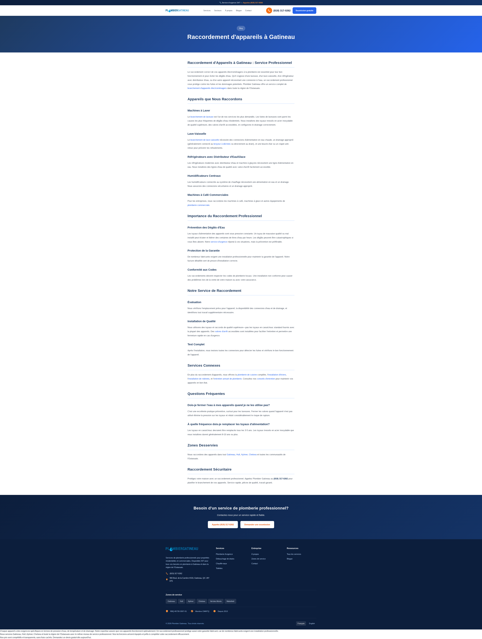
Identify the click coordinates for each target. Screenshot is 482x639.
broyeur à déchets (222, 144)
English (312, 623)
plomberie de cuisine (247, 375)
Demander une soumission (257, 525)
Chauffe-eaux (221, 563)
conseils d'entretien (266, 379)
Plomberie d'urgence (224, 554)
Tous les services (294, 554)
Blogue (239, 11)
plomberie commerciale (198, 205)
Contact (248, 11)
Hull (238, 454)
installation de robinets (198, 379)
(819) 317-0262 (176, 573)
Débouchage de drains (225, 559)
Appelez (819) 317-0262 (253, 3)
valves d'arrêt (221, 331)
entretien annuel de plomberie (228, 379)
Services (207, 11)
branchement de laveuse (201, 117)
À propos (228, 11)
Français (301, 623)
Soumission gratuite (304, 10)
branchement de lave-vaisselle (204, 140)
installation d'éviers (277, 375)
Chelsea (253, 454)
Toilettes (219, 568)
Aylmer (244, 454)
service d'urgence (219, 242)
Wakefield (230, 601)
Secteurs (218, 11)
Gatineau (231, 454)
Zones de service (258, 559)
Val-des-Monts (216, 601)
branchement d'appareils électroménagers (207, 88)
